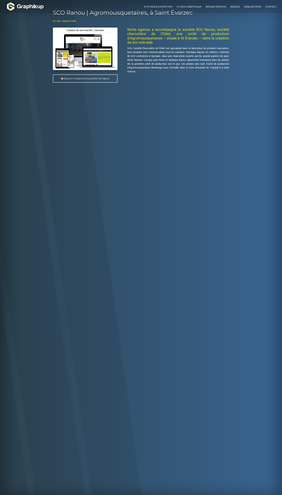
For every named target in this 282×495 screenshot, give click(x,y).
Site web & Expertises (158, 6)
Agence (235, 6)
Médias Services (216, 6)
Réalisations (252, 6)
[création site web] (85, 69)
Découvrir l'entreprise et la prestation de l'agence (87, 78)
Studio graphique (189, 6)
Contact (271, 6)
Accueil (57, 21)
